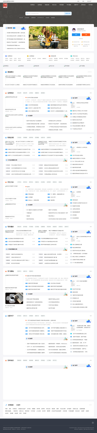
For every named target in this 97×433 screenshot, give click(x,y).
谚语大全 (25, 315)
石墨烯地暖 (82, 408)
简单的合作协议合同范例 (82, 102)
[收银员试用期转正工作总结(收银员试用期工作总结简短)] (48, 79)
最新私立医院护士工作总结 (78, 158)
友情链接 (10, 405)
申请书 (11, 58)
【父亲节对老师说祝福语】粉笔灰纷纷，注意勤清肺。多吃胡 (58, 352)
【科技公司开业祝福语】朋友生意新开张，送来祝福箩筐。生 (36, 333)
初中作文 (77, 58)
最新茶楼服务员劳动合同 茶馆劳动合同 (58, 105)
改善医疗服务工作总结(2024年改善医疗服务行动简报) (53, 152)
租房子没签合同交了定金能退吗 (34, 120)
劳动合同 (29, 58)
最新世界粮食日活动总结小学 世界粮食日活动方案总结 (80, 174)
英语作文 (82, 60)
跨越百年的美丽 (76, 206)
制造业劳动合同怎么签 (10, 109)
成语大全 (25, 271)
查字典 (28, 408)
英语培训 (27, 411)
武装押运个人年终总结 (82, 147)
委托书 (6, 60)
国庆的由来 (75, 200)
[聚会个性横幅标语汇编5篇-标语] (42, 233)
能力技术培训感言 (15, 263)
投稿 (78, 1)
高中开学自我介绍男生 (77, 155)
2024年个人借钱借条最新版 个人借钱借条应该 (58, 111)
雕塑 (58, 408)
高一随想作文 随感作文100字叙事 (35, 210)
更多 (91, 92)
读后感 (87, 60)
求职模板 (56, 58)
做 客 (28, 186)
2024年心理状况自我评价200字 (51, 168)
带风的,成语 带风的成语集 (33, 299)
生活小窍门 (52, 197)
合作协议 (39, 58)
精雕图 (33, 408)
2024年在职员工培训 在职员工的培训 (57, 219)
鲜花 (20, 413)
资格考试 (15, 411)
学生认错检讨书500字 (16, 165)
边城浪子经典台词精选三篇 (78, 259)
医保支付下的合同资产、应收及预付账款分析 (16, 42)
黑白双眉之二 (52, 216)
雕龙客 (53, 408)
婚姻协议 (44, 58)
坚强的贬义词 (75, 298)
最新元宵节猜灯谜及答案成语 (34, 275)
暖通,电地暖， (8, 411)
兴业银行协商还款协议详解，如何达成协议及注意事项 (16, 32)
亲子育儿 (55, 360)
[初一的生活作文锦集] (14, 298)
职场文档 (47, 4)
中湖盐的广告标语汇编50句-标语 (20, 244)
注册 (86, 34)
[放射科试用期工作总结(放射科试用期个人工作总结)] (66, 79)
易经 (10, 408)
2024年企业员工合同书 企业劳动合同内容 (14, 127)
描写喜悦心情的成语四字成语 (33, 305)
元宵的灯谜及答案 (76, 301)
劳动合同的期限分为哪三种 (78, 125)
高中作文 (82, 58)
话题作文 (88, 58)
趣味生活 (37, 360)
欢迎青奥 (79, 192)
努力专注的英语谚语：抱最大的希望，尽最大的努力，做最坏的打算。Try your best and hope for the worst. (58, 349)
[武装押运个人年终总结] (72, 149)
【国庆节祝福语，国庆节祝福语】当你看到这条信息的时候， (79, 337)
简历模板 (66, 58)
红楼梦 (82, 411)
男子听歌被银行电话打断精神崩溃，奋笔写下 (16, 39)
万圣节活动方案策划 (53, 305)
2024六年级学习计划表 (10, 198)
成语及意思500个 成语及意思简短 (35, 302)
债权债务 (29, 60)
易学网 (38, 408)
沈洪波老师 (27, 17)
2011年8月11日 (40, 17)
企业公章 (21, 17)
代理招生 (15, 408)
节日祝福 (31, 226)
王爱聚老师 (33, 17)
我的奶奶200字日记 (10, 216)
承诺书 (6, 58)
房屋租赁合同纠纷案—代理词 (55, 129)
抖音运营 (48, 408)
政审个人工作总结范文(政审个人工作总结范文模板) (20, 155)
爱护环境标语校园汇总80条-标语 (53, 244)
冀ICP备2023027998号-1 (89, 429)
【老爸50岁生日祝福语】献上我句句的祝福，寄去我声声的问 (79, 346)
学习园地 (69, 4)
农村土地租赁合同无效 (32, 111)
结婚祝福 (43, 226)
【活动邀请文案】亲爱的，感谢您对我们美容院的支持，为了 (58, 333)
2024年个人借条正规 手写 (33, 108)
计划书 (15, 58)
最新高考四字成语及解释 (55, 286)
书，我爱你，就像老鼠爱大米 (56, 194)
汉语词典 (65, 411)
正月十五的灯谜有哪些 (82, 281)
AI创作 (18, 405)
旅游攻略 (31, 360)
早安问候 (49, 226)
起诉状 (19, 60)
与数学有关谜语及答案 (77, 295)
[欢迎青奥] (72, 194)
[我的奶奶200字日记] (14, 209)
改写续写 (77, 60)
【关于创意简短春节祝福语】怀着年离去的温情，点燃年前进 (41, 320)
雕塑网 (48, 411)
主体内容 (47, 17)
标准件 (6, 413)
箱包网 (16, 413)
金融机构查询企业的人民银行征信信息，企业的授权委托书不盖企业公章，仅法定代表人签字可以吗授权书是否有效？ (16, 48)
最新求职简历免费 (76, 167)
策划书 (15, 60)
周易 (6, 408)
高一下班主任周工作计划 (78, 161)
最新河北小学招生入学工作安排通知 (79, 111)
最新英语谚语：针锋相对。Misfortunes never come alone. (58, 343)
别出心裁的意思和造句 (77, 304)
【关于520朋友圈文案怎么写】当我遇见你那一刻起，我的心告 (79, 334)
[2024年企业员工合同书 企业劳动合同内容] (14, 120)
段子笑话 (19, 315)
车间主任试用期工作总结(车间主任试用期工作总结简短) (57, 171)
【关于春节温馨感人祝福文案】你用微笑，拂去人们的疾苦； (58, 327)
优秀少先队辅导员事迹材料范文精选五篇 (79, 171)
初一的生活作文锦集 (10, 305)
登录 (76, 34)
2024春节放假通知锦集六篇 (50, 260)
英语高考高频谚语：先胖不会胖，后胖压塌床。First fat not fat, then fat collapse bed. (79, 349)
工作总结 (50, 58)
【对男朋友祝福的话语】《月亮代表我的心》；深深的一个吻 (79, 352)
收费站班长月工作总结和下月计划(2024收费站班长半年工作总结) (53, 155)
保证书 (19, 58)
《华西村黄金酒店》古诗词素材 (79, 253)
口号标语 (41, 257)
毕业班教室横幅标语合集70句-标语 (53, 238)
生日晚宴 (29, 197)
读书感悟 (74, 215)
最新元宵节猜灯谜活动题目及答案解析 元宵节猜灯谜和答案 (58, 289)
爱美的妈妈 (30, 194)
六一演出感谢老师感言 (77, 262)
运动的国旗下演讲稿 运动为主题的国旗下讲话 (84, 84)
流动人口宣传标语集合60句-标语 (84, 237)
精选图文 (11, 72)
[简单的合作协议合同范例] (72, 105)
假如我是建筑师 (76, 212)
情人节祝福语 (79, 330)
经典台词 (19, 226)
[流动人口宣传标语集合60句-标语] (72, 239)
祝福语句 (43, 315)
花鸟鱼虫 (43, 360)
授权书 (11, 60)
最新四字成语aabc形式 (54, 299)
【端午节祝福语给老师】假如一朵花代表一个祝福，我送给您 (36, 343)
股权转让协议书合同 (77, 119)
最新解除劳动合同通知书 (78, 122)
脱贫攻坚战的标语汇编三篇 (50, 257)
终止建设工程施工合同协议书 (33, 129)
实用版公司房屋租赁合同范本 (79, 116)
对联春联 (31, 315)
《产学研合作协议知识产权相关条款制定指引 (58, 126)
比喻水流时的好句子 (16, 257)
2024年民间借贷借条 (32, 105)
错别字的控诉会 (30, 219)
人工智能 (49, 360)
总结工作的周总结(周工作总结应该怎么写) (21, 174)
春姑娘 (28, 216)
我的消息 (89, 1)
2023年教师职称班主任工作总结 (19, 168)
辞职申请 (61, 58)
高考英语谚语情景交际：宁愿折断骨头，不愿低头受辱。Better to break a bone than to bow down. (79, 340)
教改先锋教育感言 (76, 247)
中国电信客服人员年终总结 (50, 174)
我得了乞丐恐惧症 (53, 210)
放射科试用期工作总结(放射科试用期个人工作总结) (66, 84)
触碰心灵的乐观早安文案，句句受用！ (53, 254)
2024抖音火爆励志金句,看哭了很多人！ (20, 260)
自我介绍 (50, 60)
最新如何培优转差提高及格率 (51, 165)
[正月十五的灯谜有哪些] (72, 283)
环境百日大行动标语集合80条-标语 (53, 241)
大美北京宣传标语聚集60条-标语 (23, 230)
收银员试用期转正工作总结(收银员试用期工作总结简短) (48, 84)
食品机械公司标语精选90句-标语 (20, 238)
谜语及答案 (75, 292)
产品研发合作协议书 (77, 129)
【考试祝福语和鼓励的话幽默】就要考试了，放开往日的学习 (36, 352)
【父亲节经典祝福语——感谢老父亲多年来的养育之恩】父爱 (36, 349)
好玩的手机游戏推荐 (56, 411)
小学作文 (72, 58)
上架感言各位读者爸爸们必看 (51, 263)
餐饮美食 (25, 360)
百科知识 (83, 4)
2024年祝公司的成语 (54, 283)
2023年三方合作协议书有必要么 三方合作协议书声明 (80, 114)
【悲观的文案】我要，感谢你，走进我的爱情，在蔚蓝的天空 (84, 326)
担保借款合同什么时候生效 (55, 120)
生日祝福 (37, 226)
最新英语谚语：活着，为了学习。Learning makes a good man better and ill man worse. (79, 343)
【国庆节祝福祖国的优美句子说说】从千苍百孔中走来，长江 (58, 330)
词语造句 (31, 271)
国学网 (43, 408)
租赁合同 (34, 58)
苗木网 (43, 411)
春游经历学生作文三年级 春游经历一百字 (58, 213)
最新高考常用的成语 (32, 283)
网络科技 (19, 360)
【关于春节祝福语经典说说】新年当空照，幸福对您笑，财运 (36, 327)
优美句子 (66, 226)
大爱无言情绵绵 (76, 209)
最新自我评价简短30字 (77, 164)
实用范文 (32, 4)
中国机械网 (71, 411)
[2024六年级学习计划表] (14, 191)
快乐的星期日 (75, 218)
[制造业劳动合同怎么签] (14, 102)
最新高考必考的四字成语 (11, 287)
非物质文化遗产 (22, 408)
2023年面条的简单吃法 (54, 302)
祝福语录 (55, 226)
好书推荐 (69, 408)
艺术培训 (33, 411)
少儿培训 (39, 411)
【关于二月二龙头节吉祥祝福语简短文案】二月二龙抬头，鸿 (36, 346)
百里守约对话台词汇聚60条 (78, 250)
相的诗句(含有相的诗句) (17, 254)
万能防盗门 (29, 213)
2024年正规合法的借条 (32, 97)
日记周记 (72, 60)
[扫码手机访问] (93, 423)
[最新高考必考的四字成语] (14, 280)
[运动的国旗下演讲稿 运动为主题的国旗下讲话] (84, 79)
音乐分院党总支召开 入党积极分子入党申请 (16, 36)
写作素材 (61, 4)
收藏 (83, 1)
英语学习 (19, 271)
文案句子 (76, 4)
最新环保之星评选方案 (32, 308)
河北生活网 (62, 408)
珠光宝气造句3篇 (76, 289)
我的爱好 (51, 200)
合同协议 (40, 4)
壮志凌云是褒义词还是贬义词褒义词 (79, 307)
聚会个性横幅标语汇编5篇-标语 (56, 230)
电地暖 (11, 413)
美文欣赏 (77, 411)
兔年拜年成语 (52, 308)
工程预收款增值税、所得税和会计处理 (36, 126)
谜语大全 (37, 315)
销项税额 (53, 17)
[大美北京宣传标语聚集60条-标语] (10, 233)
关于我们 (91, 4)
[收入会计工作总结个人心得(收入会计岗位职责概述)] (13, 79)
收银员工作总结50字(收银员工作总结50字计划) (30, 84)
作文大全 (54, 4)
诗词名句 (60, 226)
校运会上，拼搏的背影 (32, 200)
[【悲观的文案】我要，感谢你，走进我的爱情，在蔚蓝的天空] (72, 328)
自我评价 (56, 60)
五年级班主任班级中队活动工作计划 (79, 203)
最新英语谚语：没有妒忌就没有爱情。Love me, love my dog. (58, 346)
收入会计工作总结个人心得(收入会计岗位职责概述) (13, 84)
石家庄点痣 (75, 408)
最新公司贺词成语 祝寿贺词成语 (34, 286)
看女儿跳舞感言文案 (77, 244)
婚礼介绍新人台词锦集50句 (78, 256)
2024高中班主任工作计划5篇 (18, 171)
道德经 (87, 411)
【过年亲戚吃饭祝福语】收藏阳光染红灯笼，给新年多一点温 (36, 330)
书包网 (24, 413)
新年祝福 (25, 226)
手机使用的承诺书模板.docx (13, 45)
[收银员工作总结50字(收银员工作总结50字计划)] (31, 79)
